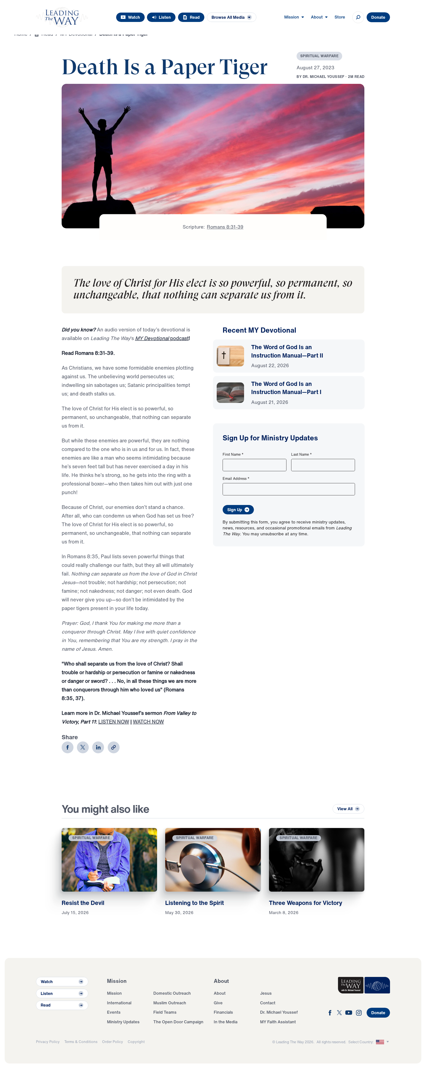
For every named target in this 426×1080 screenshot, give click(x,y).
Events (114, 1012)
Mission (114, 993)
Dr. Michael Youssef (279, 1012)
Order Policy (112, 1041)
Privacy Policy (48, 1041)
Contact (267, 1003)
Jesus (266, 993)
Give (218, 1003)
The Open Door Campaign (178, 1022)
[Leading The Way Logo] (62, 17)
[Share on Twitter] (83, 747)
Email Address (236, 478)
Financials (223, 1012)
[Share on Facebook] (67, 747)
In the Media (225, 1022)
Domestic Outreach (172, 993)
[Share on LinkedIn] (98, 747)
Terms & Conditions (80, 1041)
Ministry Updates (123, 1022)
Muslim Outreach (169, 1003)
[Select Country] (383, 1042)
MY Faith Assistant (278, 1022)
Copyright (136, 1041)
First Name (233, 454)
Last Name (301, 454)
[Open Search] (358, 17)
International (119, 1003)
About (220, 993)
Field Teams (165, 1012)
